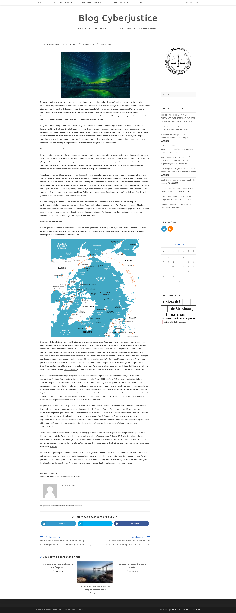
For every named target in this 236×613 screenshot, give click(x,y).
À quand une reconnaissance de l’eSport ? (58, 566)
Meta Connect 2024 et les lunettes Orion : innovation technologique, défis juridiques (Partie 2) (177, 149)
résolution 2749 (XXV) (59, 406)
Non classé (106, 44)
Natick (75, 185)
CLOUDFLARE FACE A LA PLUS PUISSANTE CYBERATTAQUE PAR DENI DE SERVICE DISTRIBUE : (178, 118)
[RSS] (170, 229)
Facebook (110, 192)
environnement (57, 506)
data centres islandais (88, 175)
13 (193, 262)
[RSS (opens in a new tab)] (191, 3)
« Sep (175, 282)
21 (163, 271)
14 (163, 267)
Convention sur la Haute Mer (85, 379)
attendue (53, 446)
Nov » (181, 282)
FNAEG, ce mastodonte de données (132, 566)
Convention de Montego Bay (97, 349)
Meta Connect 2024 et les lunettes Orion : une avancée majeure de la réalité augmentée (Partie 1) (177, 160)
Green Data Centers (73, 506)
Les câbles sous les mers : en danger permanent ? (95, 588)
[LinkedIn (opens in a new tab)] (187, 3)
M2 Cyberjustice (51, 44)
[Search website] (197, 2)
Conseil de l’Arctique (69, 419)
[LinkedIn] (164, 229)
